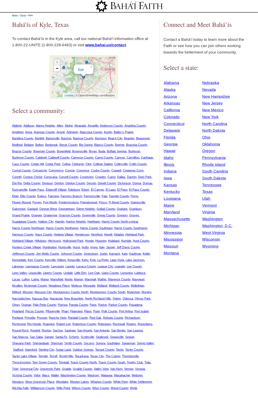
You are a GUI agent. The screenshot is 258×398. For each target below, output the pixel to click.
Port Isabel (141, 311)
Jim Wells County (47, 253)
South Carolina (215, 171)
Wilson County (81, 388)
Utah (206, 198)
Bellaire (29, 144)
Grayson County (69, 215)
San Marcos (20, 337)
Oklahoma (211, 144)
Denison (47, 183)
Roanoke (49, 324)
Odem (117, 298)
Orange (26, 304)
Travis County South (111, 362)
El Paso (122, 189)
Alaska (170, 89)
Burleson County (23, 157)
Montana (171, 253)
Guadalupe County (24, 221)
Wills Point (63, 388)
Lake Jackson (135, 260)
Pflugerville (53, 311)
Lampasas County (37, 266)
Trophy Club (135, 362)
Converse (82, 170)
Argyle (60, 132)
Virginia (208, 212)
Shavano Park (21, 343)
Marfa (68, 279)
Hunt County (141, 240)
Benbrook (51, 144)
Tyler (15, 369)
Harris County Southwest (130, 228)
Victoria (140, 369)
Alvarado (80, 125)
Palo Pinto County (44, 304)
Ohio (206, 137)
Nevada (209, 89)
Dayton (131, 177)
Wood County (119, 388)
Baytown (100, 138)
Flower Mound (21, 202)
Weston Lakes (79, 381)
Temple (43, 356)
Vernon (128, 369)
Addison (28, 125)
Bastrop (66, 138)
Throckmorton (21, 362)
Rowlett (35, 330)
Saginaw (70, 330)
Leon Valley (19, 273)
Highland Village (22, 240)
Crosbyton (87, 177)
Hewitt (108, 234)
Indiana (170, 171)
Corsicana (50, 177)
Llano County (110, 273)
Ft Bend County (119, 202)
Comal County (21, 170)
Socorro (89, 343)
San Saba (36, 337)
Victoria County (22, 375)
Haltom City (45, 221)
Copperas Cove (133, 170)
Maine (169, 205)
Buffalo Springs (117, 151)
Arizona (170, 96)
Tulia (147, 362)
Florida (170, 137)
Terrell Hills (66, 356)
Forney (37, 202)
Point (96, 311)
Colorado (172, 117)
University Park (50, 369)
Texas (23, 15)
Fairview (53, 196)
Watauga (106, 375)
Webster (137, 375)
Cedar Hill (37, 164)
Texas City (97, 356)
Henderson (82, 234)
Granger (36, 215)
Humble (126, 240)
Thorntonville (130, 356)
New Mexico (213, 110)
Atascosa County (91, 132)
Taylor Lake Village (24, 356)
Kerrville (50, 260)
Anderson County (111, 125)
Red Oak (95, 317)
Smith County (73, 343)
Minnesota (173, 233)
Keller (146, 253)
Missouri (171, 246)
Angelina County (135, 125)
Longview (126, 273)
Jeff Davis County (128, 247)
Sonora (100, 343)
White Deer (120, 381)
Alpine (69, 125)
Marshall (90, 279)
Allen (60, 125)
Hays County (43, 234)
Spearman (128, 343)
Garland (32, 209)
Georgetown (66, 209)
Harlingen (93, 221)
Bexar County (68, 144)
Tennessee (212, 185)
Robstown (104, 324)
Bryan (93, 151)
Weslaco (18, 381)
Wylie (133, 388)
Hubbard (113, 240)
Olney (16, 304)
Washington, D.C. (217, 226)
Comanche (39, 170)
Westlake (62, 381)
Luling (35, 279)
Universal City (29, 369)
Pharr (65, 311)
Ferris (134, 196)
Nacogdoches (21, 298)
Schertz (74, 337)
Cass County (20, 164)
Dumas (147, 183)
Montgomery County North (70, 292)
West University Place (39, 381)
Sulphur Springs (83, 349)
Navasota (56, 298)
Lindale (68, 273)
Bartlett (39, 138)
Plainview (76, 311)
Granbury (135, 209)
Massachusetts (177, 219)
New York (210, 117)
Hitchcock (54, 240)
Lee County (134, 266)
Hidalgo (119, 234)
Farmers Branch (71, 196)
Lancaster (57, 266)
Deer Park (145, 177)
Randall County (78, 317)
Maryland (172, 212)
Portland (17, 317)
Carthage (147, 157)
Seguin (129, 337)
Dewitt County (107, 183)
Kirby (85, 260)
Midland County (119, 285)
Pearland (18, 311)
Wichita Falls (20, 388)
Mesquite (89, 285)
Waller (55, 375)
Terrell (53, 356)
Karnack (114, 253)
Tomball (64, 362)
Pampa (62, 304)
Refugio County (113, 317)
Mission (28, 292)
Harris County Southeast (96, 228)
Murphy (146, 292)
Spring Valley (145, 343)
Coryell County (68, 177)
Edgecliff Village (56, 189)
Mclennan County (35, 285)
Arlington (72, 132)
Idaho (169, 158)
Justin (103, 253)
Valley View (101, 369)
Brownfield (64, 151)
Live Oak (94, 273)
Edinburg (74, 189)
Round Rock (20, 330)
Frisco (103, 202)
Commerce (56, 170)
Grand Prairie (21, 215)
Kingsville (74, 260)
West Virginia (213, 233)
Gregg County (106, 215)
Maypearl (138, 279)
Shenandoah (40, 343)
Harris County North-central (120, 221)
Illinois (169, 164)
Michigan (171, 226)
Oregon (208, 151)
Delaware (172, 130)
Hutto (85, 247)
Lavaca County (86, 266)
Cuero (111, 177)
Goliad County (106, 209)
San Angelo (84, 330)
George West (48, 209)
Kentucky (172, 192)
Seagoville (117, 337)
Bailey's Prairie (123, 132)
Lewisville (35, 273)
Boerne (119, 144)
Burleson (134, 151)
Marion (78, 279)
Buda (101, 151)
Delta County (31, 183)
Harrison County (22, 234)
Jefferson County (23, 253)
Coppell (116, 170)
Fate (104, 196)
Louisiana (172, 198)
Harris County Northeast (28, 228)
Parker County (117, 304)
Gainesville (138, 202)
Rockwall (119, 324)
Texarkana (81, 356)
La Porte (102, 260)
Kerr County (35, 260)
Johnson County (71, 253)
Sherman (57, 343)
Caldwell (41, 157)
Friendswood (88, 202)
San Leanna (135, 330)
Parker (102, 304)
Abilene (17, 125)
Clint (88, 164)
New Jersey (212, 103)
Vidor (37, 375)
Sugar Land (63, 349)
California (172, 110)
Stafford (18, 349)
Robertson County (84, 324)
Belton (39, 144)
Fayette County (119, 196)
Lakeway (18, 266)
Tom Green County (44, 362)
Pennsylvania (214, 158)
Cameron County (82, 157)
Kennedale (19, 260)
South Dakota (214, 178)
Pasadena (135, 304)
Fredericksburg (69, 202)
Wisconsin (211, 239)
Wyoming (210, 246)
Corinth (17, 177)
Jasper (110, 247)
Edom (85, 189)
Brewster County (44, 151)
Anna (28, 132)
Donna (136, 183)
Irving (94, 247)
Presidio (30, 317)
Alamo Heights (45, 125)
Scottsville (87, 337)
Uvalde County (82, 369)
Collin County (138, 164)
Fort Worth (50, 202)
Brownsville (79, 151)
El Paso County (139, 189)
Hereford (96, 234)
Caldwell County (58, 157)
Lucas (16, 279)
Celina (66, 164)
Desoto (91, 183)
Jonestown (91, 253)
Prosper (42, 317)
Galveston (19, 209)
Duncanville (19, 189)
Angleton (18, 132)
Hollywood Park (73, 240)
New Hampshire (216, 96)
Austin (108, 132)
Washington (212, 219)
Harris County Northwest (62, 228)
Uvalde (66, 369)
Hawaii (169, 151)
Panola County (78, 304)
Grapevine (50, 215)
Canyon (120, 157)
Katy (125, 253)
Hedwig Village (63, 234)
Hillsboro (40, 240)
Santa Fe (61, 337)
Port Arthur (126, 311)
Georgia (171, 144)
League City (105, 266)
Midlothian (137, 285)
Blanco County (103, 144)
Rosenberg (145, 324)
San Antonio (101, 330)
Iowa (168, 178)
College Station (103, 164)
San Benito (118, 330)
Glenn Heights (85, 209)
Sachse (58, 330)
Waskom (93, 375)
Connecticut (174, 124)
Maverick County (119, 279)
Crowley (100, 177)
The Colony (112, 356)
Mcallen (17, 285)
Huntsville (64, 247)
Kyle (81, 69)
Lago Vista (117, 260)
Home (15, 15)
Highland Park (134, 234)
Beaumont (143, 138)
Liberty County (52, 273)
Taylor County (134, 349)
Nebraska (210, 83)
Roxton (46, 330)
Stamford (31, 349)
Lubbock (140, 273)
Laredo (70, 266)
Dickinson (124, 183)
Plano (88, 311)
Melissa (76, 285)
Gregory (122, 215)
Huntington (50, 247)
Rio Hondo (34, 324)
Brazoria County (136, 144)
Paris (93, 304)
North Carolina (214, 124)
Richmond (19, 324)
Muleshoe (133, 292)
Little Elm (80, 273)
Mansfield (56, 279)
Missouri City (43, 292)
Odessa (128, 298)
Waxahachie (122, 375)
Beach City (115, 138)
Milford (16, 292)
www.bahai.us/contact (105, 45)
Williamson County (42, 388)
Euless (41, 196)
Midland (102, 285)
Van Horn (116, 369)
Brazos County (22, 151)
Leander (120, 266)
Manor (45, 279)
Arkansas (172, 103)
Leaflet (68, 95)
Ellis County (28, 196)
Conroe (70, 170)
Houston (100, 240)
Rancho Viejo (57, 317)
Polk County (109, 311)
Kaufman (135, 253)
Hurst (76, 247)
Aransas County (44, 132)
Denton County (75, 183)
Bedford (17, 144)
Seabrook (102, 337)
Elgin (15, 196)
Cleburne (78, 164)
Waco (45, 375)
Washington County (73, 375)
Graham (122, 209)
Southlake (113, 343)
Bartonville (52, 138)
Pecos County (34, 311)
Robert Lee (63, 324)
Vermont (209, 205)
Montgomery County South (107, 292)
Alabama (171, 83)
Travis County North (83, 362)
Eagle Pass (36, 189)
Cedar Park (52, 164)
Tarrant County (104, 349)
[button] (86, 62)
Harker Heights (76, 221)
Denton (59, 183)
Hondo (89, 240)
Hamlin (59, 221)
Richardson (132, 317)
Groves (134, 215)
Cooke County (100, 170)
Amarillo (93, 125)
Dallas (121, 177)
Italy (101, 247)
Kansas (170, 185)
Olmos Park (143, 298)
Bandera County (22, 138)
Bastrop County (83, 138)
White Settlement (140, 381)
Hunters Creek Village (26, 247)
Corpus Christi (32, 177)
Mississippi (173, 239)
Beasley (129, 138)
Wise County (100, 388)
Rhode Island (213, 164)
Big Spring (86, 144)
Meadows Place (59, 285)
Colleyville (121, 164)
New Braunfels (73, 298)
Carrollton (133, 157)
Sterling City (46, 349)
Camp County (104, 157)
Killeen (61, 260)
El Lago (110, 189)
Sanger (49, 337)
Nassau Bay (40, 298)
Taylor (120, 349)
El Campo (97, 189)
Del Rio (17, 183)
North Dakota (213, 130)
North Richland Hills (98, 298)
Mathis (102, 279)
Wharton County (101, 381)
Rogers (131, 324)
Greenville (88, 215)
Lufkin (26, 279)
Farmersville (92, 196)
